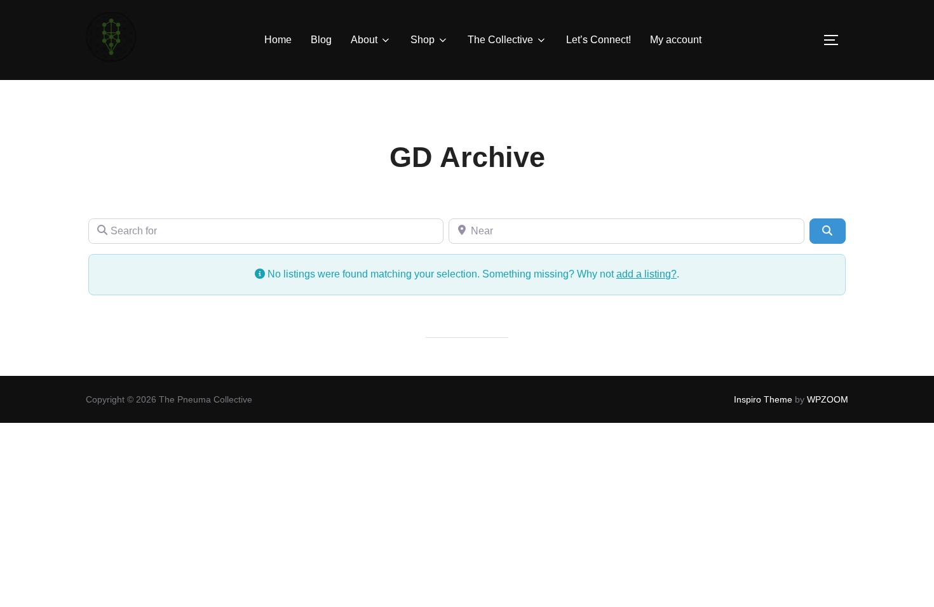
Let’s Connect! (598, 39)
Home (278, 39)
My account (675, 39)
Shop (422, 39)
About (364, 39)
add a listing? (646, 274)
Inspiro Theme (763, 399)
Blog (321, 39)
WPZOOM (827, 399)
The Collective (500, 39)
